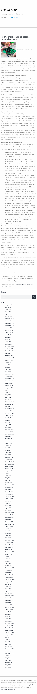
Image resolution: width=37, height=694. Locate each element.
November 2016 (9, 575)
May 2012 (8, 665)
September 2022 (10, 413)
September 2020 (10, 469)
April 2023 (8, 397)
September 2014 (10, 632)
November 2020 (9, 464)
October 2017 (9, 549)
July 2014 (8, 637)
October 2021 (9, 438)
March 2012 (8, 667)
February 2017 (9, 568)
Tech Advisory (9, 9)
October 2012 (9, 662)
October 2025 (9, 328)
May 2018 (8, 533)
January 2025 (9, 348)
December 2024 (9, 351)
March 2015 (8, 621)
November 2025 (9, 325)
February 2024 (9, 374)
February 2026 (9, 318)
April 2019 (8, 508)
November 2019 (9, 492)
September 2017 (10, 552)
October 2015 (9, 605)
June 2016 (8, 586)
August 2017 (9, 554)
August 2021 (9, 443)
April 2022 (8, 425)
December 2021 (9, 434)
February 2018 (9, 540)
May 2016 (8, 589)
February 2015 (9, 623)
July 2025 (8, 335)
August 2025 (9, 332)
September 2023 (10, 385)
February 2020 (9, 485)
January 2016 (9, 598)
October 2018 (9, 522)
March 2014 (8, 646)
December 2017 (9, 545)
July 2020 (8, 473)
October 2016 (9, 577)
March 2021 (8, 455)
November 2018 (9, 519)
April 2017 (8, 563)
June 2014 (8, 639)
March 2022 (8, 427)
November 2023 (9, 381)
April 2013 (8, 660)
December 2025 (9, 323)
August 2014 (9, 635)
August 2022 (9, 415)
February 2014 (9, 649)
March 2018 (8, 538)
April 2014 (8, 644)
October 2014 (9, 630)
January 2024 (9, 376)
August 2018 (9, 526)
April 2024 (8, 369)
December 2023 (9, 378)
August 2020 (9, 471)
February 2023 (9, 402)
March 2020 (8, 482)
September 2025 (10, 330)
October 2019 (9, 494)
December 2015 (9, 600)
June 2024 (8, 365)
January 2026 (9, 321)
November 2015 (9, 602)
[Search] (34, 297)
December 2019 (9, 489)
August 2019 (9, 498)
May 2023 (8, 395)
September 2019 (10, 496)
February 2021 (9, 457)
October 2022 (9, 411)
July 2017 (8, 556)
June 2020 (8, 475)
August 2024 (9, 360)
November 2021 (9, 436)
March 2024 (8, 372)
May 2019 (8, 505)
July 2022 (8, 418)
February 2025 (9, 346)
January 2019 (9, 515)
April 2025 (8, 342)
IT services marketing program (27, 684)
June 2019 (8, 503)
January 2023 (9, 404)
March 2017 (8, 565)
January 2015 (9, 625)
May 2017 (8, 561)
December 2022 (9, 406)
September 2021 (10, 441)
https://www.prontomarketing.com (8, 689)
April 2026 (8, 314)
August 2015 (9, 609)
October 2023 (9, 383)
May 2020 (8, 478)
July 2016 (8, 584)
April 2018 (8, 535)
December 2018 (9, 517)
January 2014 (9, 651)
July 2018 (8, 529)
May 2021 (8, 450)
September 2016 (10, 579)
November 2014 (9, 628)
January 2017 (9, 570)
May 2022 (8, 422)
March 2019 (8, 510)
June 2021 (8, 448)
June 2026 (8, 309)
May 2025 (8, 339)
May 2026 (8, 312)
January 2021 (9, 459)
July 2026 (8, 307)
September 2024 (10, 358)
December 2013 (9, 653)
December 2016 (9, 572)
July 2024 (8, 362)
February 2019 (9, 512)
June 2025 (8, 337)
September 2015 (10, 607)
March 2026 (8, 316)
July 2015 (8, 612)
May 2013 (8, 658)
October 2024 (9, 355)
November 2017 (9, 547)
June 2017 (8, 558)
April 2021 (8, 452)
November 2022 (9, 409)
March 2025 (8, 344)
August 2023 (9, 388)
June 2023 (8, 392)
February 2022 (9, 429)
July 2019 (8, 501)
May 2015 (8, 616)
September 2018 (10, 524)
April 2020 (8, 480)
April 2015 (8, 619)
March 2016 (8, 593)
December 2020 (9, 462)
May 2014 (8, 642)
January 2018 (9, 542)
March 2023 (8, 399)
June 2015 (8, 614)
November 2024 (9, 353)
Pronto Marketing (13, 17)
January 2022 (9, 432)
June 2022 (8, 420)
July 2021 (8, 445)
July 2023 (8, 390)
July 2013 (8, 655)
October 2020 (9, 466)
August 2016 (9, 582)
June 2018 (8, 531)
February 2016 (9, 595)
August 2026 (9, 305)
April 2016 (8, 591)
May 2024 (8, 367)
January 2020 (9, 487)
